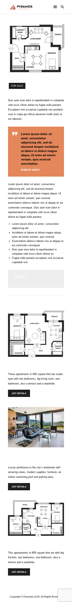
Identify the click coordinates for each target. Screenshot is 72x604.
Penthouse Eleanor (23, 453)
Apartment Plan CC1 (24, 364)
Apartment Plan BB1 (24, 543)
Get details (19, 393)
